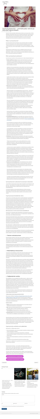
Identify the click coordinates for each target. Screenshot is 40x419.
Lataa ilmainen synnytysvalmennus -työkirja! (15, 359)
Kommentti (3, 394)
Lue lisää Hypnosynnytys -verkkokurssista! (14, 356)
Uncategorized (8, 31)
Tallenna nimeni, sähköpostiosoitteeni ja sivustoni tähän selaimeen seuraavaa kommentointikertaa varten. (13, 406)
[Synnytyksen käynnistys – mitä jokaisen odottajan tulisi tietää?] (7, 374)
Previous (2, 379)
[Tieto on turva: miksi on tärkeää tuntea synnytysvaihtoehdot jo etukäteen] (20, 374)
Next (37, 379)
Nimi (2, 403)
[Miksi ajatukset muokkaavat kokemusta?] (32, 374)
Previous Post (4, 362)
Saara (3, 31)
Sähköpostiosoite (15, 403)
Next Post (36, 362)
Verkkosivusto (25, 403)
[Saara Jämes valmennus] (7, 3)
